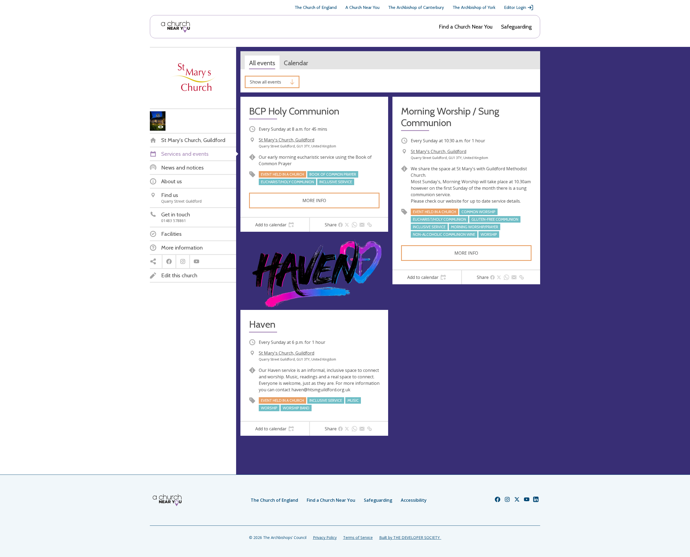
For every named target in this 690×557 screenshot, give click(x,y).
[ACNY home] (175, 26)
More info (314, 200)
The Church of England (316, 7)
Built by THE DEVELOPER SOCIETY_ (410, 537)
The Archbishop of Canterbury (416, 7)
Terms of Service (358, 537)
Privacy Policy (325, 537)
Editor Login (515, 7)
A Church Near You (362, 7)
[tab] (274, 225)
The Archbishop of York (474, 7)
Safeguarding (516, 26)
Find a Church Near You (465, 26)
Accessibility (414, 500)
